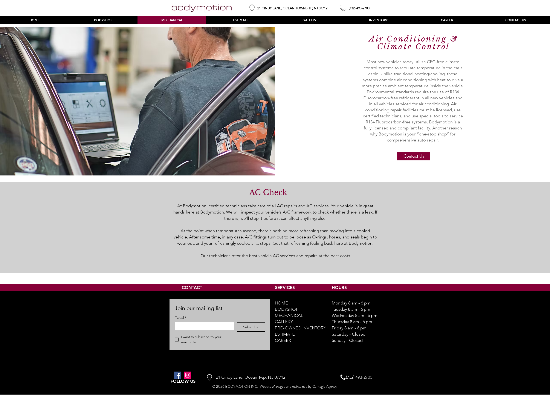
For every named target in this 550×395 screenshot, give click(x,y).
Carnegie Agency (325, 386)
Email (180, 318)
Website (265, 386)
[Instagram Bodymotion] (187, 375)
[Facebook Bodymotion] (177, 375)
